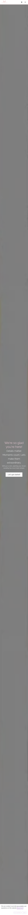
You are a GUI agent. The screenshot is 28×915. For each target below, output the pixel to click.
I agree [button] (24, 912)
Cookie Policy (20, 908)
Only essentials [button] (17, 912)
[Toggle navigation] (25, 2)
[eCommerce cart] (21, 2)
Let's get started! (14, 475)
